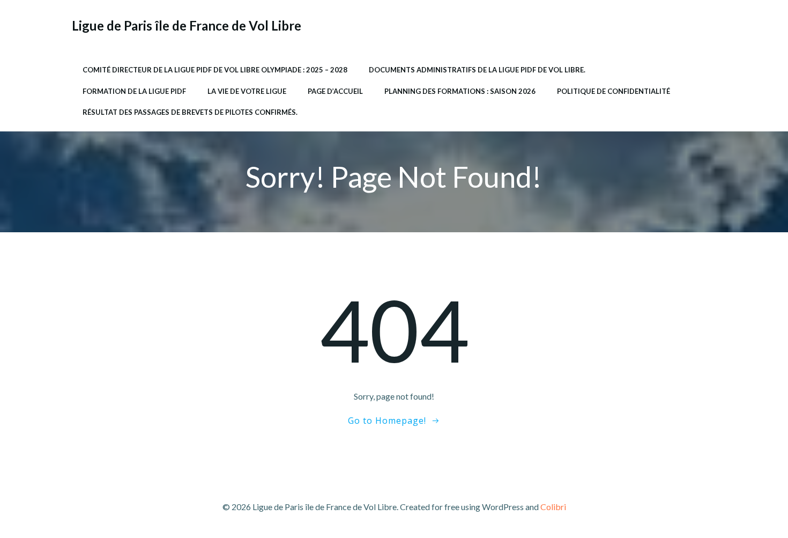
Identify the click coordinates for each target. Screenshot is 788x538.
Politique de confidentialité (613, 91)
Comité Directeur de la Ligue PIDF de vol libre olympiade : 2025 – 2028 (215, 69)
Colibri (553, 507)
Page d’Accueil (335, 91)
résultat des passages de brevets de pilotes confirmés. (190, 112)
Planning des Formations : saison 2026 (460, 91)
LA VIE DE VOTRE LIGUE (246, 91)
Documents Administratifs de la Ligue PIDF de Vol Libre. (477, 69)
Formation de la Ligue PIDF (134, 91)
